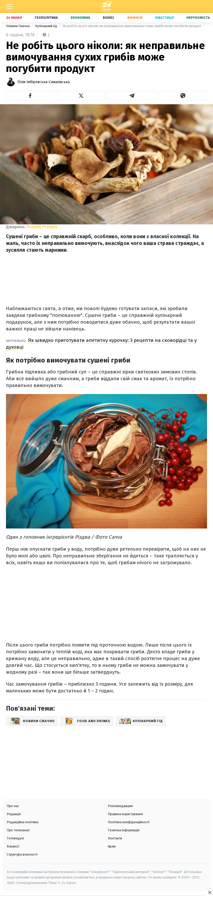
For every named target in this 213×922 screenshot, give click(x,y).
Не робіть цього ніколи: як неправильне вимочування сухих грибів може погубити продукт (131, 26)
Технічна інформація (123, 830)
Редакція (14, 814)
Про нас (13, 806)
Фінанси (134, 18)
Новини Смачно (18, 26)
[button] (30, 95)
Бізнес (108, 18)
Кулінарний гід (46, 26)
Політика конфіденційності (128, 822)
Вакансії (13, 846)
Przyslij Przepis (42, 226)
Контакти (115, 838)
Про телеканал (18, 830)
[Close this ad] (209, 892)
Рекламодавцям (120, 806)
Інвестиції (164, 18)
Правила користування (125, 814)
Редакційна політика (22, 822)
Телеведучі (15, 838)
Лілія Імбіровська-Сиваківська (43, 82)
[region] (106, 909)
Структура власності (22, 854)
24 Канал (14, 18)
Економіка (80, 18)
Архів (112, 846)
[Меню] (9, 6)
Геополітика (46, 18)
